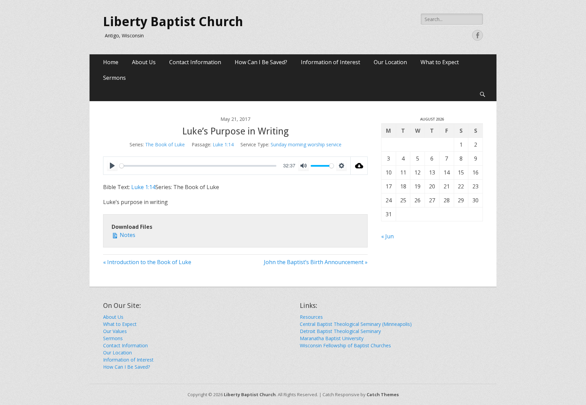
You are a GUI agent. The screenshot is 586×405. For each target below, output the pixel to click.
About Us (144, 62)
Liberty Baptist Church (173, 21)
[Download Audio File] (359, 166)
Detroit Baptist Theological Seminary (340, 331)
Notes (126, 235)
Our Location (390, 62)
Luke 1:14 (223, 144)
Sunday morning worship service (306, 144)
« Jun (387, 236)
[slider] (197, 166)
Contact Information (195, 62)
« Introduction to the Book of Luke (147, 262)
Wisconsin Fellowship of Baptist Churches (345, 345)
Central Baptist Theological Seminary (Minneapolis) (356, 324)
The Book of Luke (165, 144)
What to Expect (440, 62)
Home (110, 62)
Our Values (115, 331)
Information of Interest (330, 62)
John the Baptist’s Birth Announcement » (316, 262)
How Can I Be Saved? (261, 62)
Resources (311, 317)
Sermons (114, 77)
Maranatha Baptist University (332, 338)
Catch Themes (383, 394)
